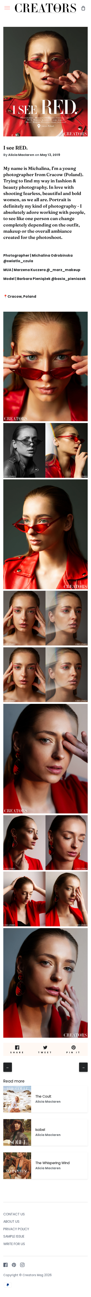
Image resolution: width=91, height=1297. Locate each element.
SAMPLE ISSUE (13, 1236)
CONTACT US (14, 1214)
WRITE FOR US (14, 1244)
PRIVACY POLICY (16, 1229)
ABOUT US (11, 1221)
